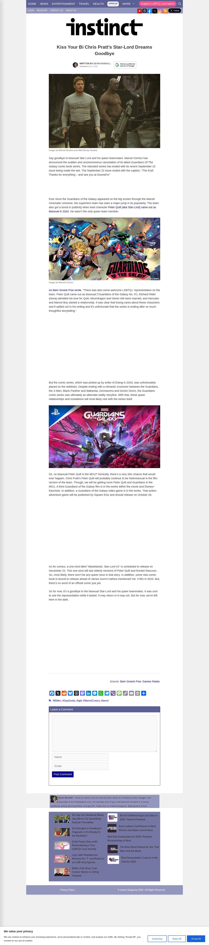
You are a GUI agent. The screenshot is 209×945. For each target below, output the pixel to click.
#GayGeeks (68, 700)
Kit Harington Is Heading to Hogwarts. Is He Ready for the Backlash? (86, 832)
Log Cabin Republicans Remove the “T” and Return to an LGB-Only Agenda (88, 859)
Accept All (196, 939)
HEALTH (98, 3)
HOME (32, 3)
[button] (104, 436)
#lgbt (79, 700)
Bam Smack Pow (130, 681)
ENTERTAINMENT (63, 3)
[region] (104, 936)
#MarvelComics (91, 700)
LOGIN (31, 10)
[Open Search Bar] (179, 4)
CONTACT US (56, 10)
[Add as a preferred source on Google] (125, 64)
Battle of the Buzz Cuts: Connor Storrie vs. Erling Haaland (85, 872)
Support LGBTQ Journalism (158, 3)
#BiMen (57, 700)
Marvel (105, 700)
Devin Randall (102, 63)
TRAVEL (84, 3)
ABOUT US (71, 10)
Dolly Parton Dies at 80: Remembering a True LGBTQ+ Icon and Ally (85, 845)
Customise (157, 939)
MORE (126, 3)
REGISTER (42, 10)
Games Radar (150, 681)
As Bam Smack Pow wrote (65, 290)
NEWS (44, 3)
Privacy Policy (67, 890)
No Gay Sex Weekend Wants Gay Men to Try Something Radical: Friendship (88, 819)
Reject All (176, 939)
